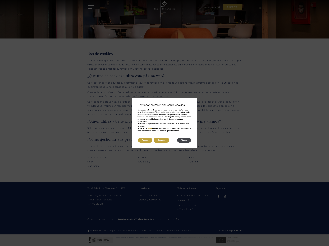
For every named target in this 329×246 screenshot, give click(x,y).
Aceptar (145, 140)
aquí (150, 128)
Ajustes (184, 140)
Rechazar (161, 140)
